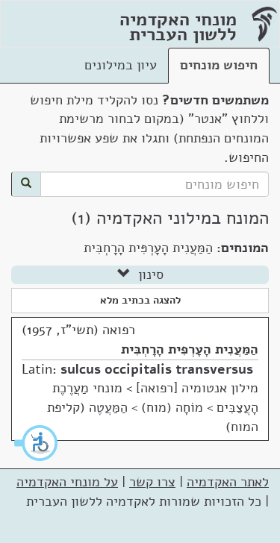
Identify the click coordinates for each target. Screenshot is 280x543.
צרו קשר (152, 482)
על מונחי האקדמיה (67, 482)
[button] (36, 443)
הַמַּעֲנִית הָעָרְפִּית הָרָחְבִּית (189, 349)
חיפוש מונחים (219, 65)
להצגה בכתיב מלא (140, 300)
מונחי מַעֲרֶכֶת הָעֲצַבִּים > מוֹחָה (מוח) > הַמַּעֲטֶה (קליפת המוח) (152, 407)
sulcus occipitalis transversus (156, 369)
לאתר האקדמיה (228, 482)
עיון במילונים (120, 65)
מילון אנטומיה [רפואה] (197, 388)
